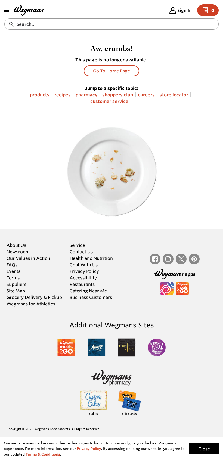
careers (146, 94)
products (39, 94)
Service (77, 245)
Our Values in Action (28, 258)
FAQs (12, 264)
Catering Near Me (88, 290)
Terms (13, 277)
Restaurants (82, 284)
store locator (174, 94)
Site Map (16, 290)
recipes (62, 94)
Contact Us (81, 251)
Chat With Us (84, 264)
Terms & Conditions (43, 454)
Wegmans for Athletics (31, 304)
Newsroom (18, 251)
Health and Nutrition (91, 258)
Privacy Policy (84, 271)
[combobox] (111, 24)
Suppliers (16, 284)
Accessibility (83, 277)
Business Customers (91, 297)
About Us (16, 245)
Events (13, 271)
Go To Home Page (111, 71)
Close (204, 448)
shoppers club (117, 94)
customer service (109, 101)
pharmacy (86, 94)
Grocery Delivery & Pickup (34, 297)
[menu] (6, 10)
